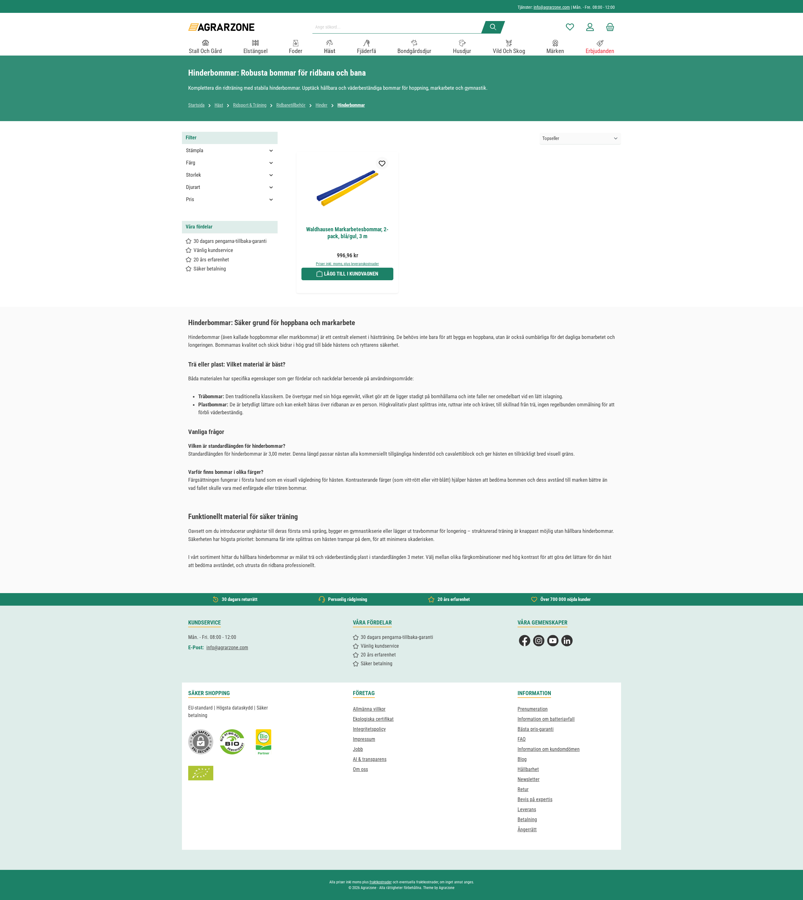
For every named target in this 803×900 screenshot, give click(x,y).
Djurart (193, 187)
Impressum (364, 739)
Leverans (527, 809)
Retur (523, 789)
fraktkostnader (381, 882)
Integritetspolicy (369, 729)
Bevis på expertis (535, 799)
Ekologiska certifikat (373, 719)
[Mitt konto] (590, 27)
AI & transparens (369, 759)
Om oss (360, 769)
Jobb (358, 749)
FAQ (522, 739)
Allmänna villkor (369, 709)
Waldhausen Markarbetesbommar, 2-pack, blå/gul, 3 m (347, 232)
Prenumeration (533, 709)
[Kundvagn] (608, 27)
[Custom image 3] (263, 741)
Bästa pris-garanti (536, 729)
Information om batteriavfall (546, 719)
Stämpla (194, 150)
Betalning (527, 819)
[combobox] (399, 27)
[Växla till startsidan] (221, 27)
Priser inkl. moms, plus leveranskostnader (347, 264)
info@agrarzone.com (552, 7)
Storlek (193, 175)
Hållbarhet (528, 769)
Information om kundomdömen (549, 749)
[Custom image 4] (200, 773)
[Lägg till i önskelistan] (382, 163)
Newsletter (529, 779)
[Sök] (493, 27)
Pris (190, 199)
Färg (190, 162)
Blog (522, 759)
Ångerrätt (527, 830)
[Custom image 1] (232, 741)
